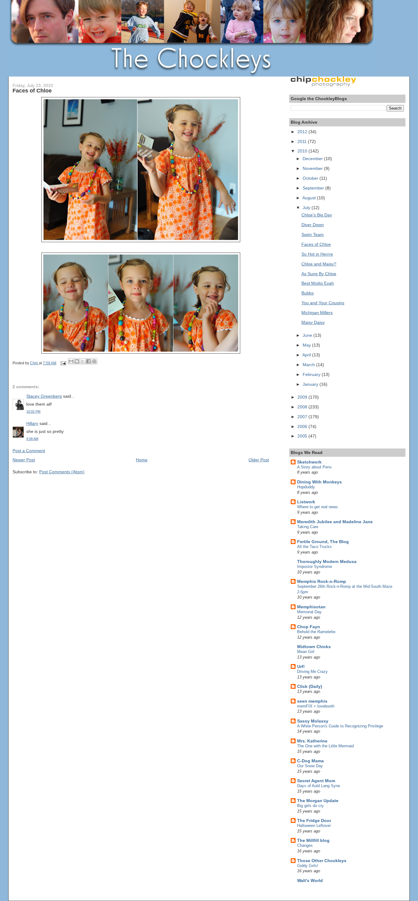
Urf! (301, 666)
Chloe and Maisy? (318, 263)
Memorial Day (309, 612)
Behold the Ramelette (316, 631)
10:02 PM (33, 411)
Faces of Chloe (316, 244)
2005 (302, 436)
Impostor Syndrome (314, 566)
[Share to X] (83, 361)
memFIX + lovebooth (315, 706)
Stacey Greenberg (44, 396)
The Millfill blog (313, 840)
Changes (305, 845)
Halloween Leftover (314, 825)
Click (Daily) (309, 686)
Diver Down (312, 224)
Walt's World (310, 880)
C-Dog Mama (310, 760)
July (307, 207)
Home (141, 459)
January (311, 384)
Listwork (306, 501)
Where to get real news (317, 507)
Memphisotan (311, 606)
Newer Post (24, 459)
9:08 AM (32, 439)
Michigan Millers (317, 312)
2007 (302, 416)
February (312, 374)
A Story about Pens (314, 467)
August (309, 197)
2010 (302, 150)
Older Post (258, 459)
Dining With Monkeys (319, 481)
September (314, 188)
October (311, 178)
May (307, 345)
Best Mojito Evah (317, 283)
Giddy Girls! (307, 865)
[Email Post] (62, 363)
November (313, 168)
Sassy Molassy (312, 721)
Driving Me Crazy (312, 671)
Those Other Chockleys (321, 860)
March (309, 364)
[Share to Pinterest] (94, 361)
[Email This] (71, 361)
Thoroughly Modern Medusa (326, 561)
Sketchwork (309, 462)
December (313, 158)
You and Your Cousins (322, 302)
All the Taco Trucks (314, 546)
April (307, 354)
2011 (302, 141)
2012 (302, 131)
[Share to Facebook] (88, 361)
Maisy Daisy (313, 322)
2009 (302, 397)
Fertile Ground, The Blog (323, 541)
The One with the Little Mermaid (325, 746)
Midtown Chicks (314, 646)
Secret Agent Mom (316, 780)
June (308, 335)
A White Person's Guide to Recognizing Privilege (340, 726)
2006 (302, 426)
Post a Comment (29, 450)
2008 (302, 406)
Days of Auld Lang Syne (318, 785)
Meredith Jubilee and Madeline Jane (335, 521)
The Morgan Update (317, 800)
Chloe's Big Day (316, 214)
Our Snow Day (310, 766)
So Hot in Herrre (317, 254)
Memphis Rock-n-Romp (321, 581)
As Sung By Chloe (318, 273)
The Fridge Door (314, 820)
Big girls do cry (310, 805)
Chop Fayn (308, 626)
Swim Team (312, 234)
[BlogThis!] (77, 361)
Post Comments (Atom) (61, 471)
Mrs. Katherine (312, 740)
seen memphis (312, 701)
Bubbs (307, 293)
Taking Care (307, 526)
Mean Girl (305, 651)
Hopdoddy (306, 487)
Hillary (32, 423)
